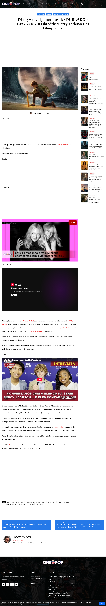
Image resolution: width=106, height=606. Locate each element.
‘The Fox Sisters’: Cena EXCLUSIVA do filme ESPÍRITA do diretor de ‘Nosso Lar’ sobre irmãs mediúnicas (95, 124)
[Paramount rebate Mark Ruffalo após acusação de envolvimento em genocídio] (84, 188)
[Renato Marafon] (31, 113)
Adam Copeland (11, 502)
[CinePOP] (11, 4)
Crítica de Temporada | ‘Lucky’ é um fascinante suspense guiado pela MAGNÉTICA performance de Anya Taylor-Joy (59, 594)
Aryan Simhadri (64, 328)
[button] (81, 3)
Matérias (92, 73)
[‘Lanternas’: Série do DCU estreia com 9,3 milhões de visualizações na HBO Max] (84, 145)
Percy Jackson (63, 145)
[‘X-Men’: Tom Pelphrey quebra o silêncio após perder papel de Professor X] (84, 155)
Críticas (92, 83)
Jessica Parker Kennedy (31, 502)
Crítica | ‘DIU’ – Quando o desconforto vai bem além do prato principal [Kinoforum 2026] (61, 577)
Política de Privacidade (43, 604)
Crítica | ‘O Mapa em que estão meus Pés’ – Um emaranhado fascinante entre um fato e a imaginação (61, 585)
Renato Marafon (37, 113)
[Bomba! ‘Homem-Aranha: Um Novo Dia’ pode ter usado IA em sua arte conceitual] (84, 134)
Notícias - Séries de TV (61, 14)
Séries (49, 14)
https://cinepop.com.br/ (19, 540)
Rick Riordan (22, 504)
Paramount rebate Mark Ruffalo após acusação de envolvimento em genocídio (96, 189)
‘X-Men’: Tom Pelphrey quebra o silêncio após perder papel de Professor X (96, 156)
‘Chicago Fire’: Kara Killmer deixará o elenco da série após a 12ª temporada (24, 525)
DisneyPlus (92, 107)
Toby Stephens (30, 504)
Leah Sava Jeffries (35, 331)
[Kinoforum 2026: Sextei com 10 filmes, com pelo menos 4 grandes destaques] (84, 76)
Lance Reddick (41, 502)
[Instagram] (7, 584)
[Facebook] (3, 584)
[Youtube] (16, 584)
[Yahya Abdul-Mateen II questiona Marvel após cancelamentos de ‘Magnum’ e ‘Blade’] (84, 110)
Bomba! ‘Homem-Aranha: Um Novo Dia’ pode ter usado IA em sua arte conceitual (96, 136)
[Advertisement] (53, 44)
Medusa (59, 502)
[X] (12, 584)
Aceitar (101, 603)
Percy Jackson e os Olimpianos (10, 504)
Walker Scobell (28, 321)
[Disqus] (40, 478)
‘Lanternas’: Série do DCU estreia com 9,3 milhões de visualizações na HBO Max (96, 146)
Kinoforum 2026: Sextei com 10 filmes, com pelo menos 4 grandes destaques (96, 77)
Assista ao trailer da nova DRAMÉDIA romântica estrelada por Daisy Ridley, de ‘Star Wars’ (78, 525)
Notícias (41, 14)
